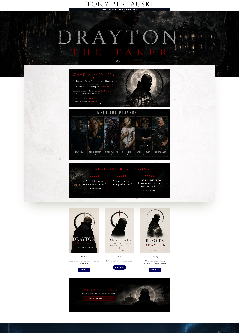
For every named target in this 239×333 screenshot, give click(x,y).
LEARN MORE (84, 270)
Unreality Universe (125, 9)
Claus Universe (112, 9)
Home (104, 9)
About (135, 9)
